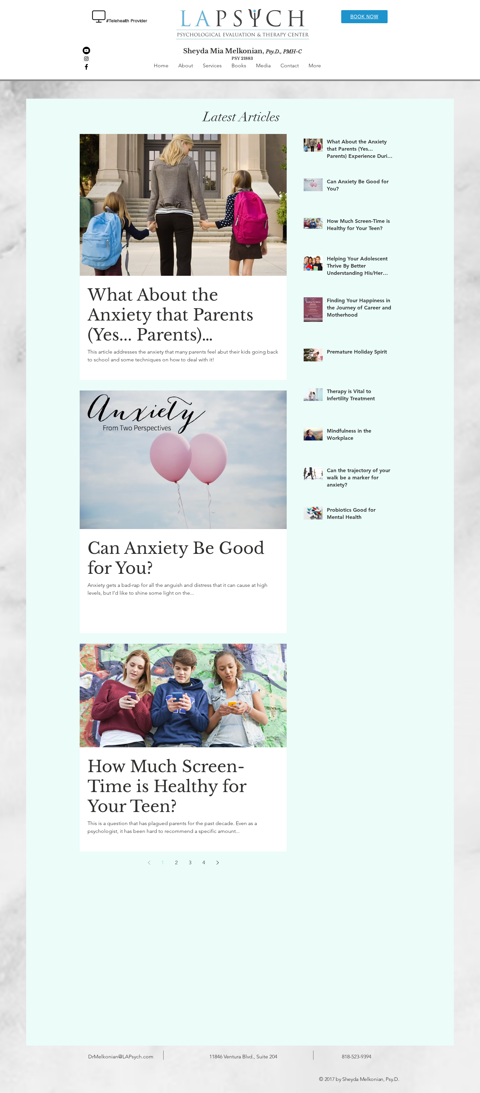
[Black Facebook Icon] (86, 67)
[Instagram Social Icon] (86, 58)
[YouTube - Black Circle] (86, 50)
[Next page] (217, 863)
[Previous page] (149, 863)
